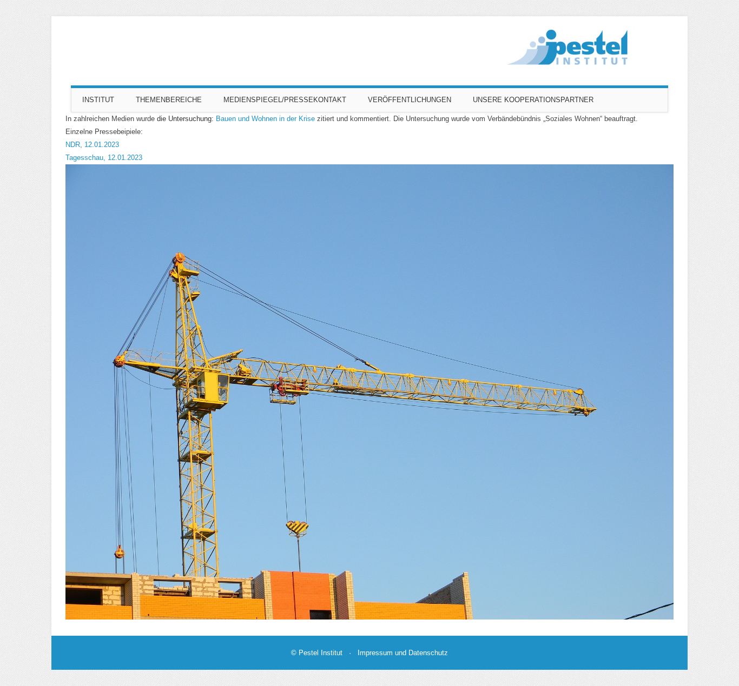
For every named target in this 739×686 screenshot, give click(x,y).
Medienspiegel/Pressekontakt (284, 100)
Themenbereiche (169, 100)
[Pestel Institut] (571, 68)
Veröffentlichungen (409, 100)
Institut (98, 100)
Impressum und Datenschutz (403, 653)
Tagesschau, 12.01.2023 (103, 158)
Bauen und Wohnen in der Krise (265, 119)
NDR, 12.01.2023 (92, 145)
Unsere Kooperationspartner (533, 100)
